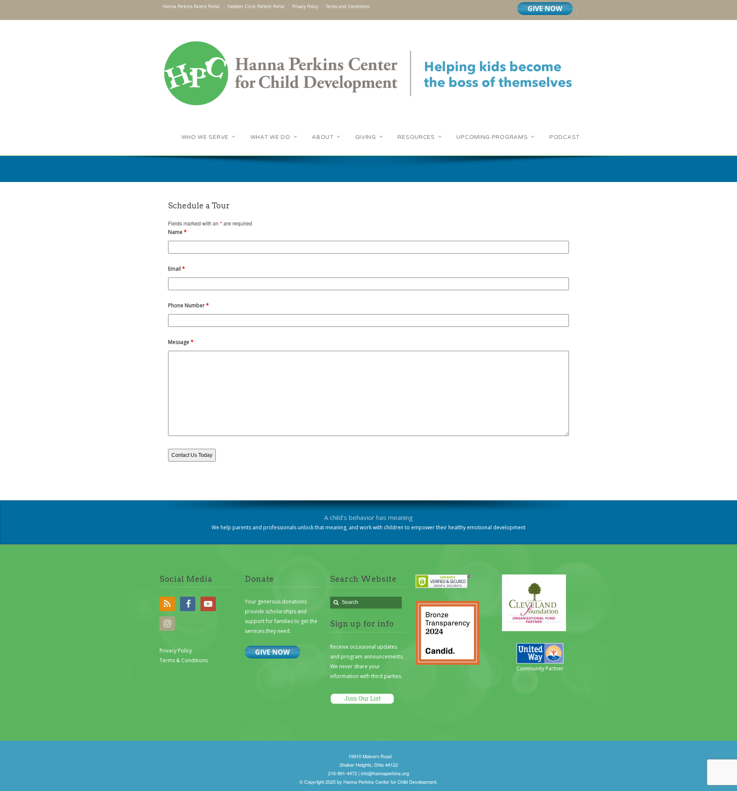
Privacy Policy (176, 650)
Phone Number (188, 305)
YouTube (208, 604)
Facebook (187, 604)
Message (181, 342)
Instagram (167, 623)
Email (176, 268)
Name (177, 232)
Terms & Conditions (184, 660)
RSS (167, 604)
